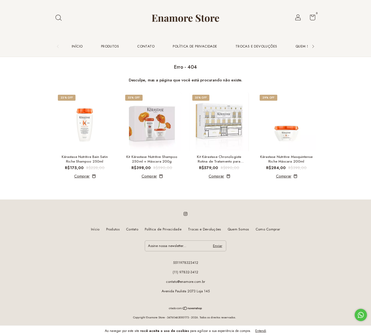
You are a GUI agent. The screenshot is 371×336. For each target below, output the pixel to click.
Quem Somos (307, 46)
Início (77, 46)
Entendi (260, 330)
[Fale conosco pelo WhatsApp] (361, 315)
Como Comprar (268, 229)
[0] (310, 18)
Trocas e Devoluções (256, 46)
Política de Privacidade (195, 46)
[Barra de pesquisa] (60, 18)
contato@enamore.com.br (185, 281)
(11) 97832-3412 (185, 272)
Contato (146, 46)
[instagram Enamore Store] (185, 213)
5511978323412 (185, 262)
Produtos (110, 46)
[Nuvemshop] (186, 309)
